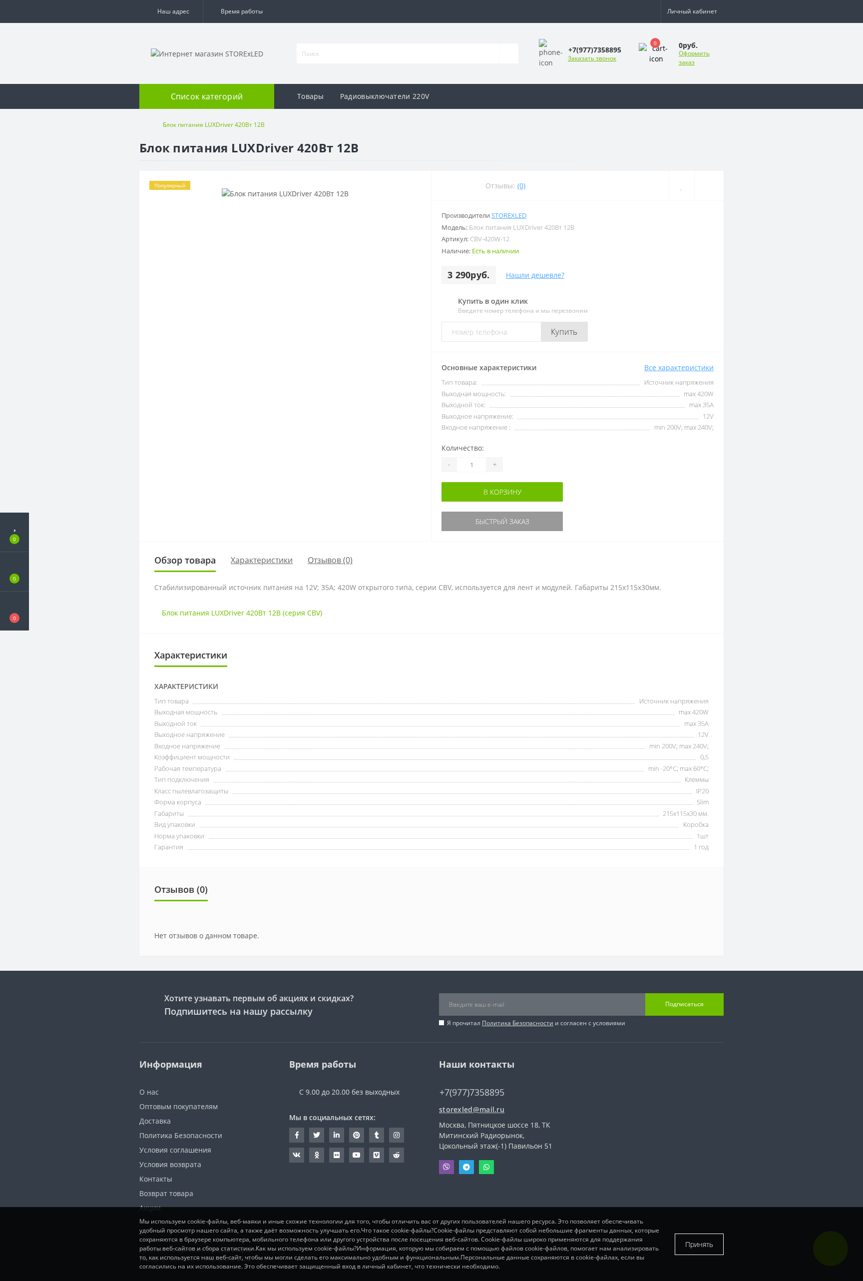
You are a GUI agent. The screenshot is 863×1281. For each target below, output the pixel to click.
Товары (310, 96)
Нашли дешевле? (535, 275)
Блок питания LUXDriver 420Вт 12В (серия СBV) (242, 613)
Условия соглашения (175, 1150)
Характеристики (262, 560)
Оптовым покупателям (178, 1106)
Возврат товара (166, 1193)
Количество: (462, 448)
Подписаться (684, 1004)
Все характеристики (679, 367)
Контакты (155, 1179)
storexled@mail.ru (471, 1109)
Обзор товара (185, 560)
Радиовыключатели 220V (384, 96)
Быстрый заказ (473, 521)
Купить (564, 331)
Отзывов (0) (330, 560)
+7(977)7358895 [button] (471, 1092)
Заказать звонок (592, 58)
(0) (521, 185)
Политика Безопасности (517, 1023)
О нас (149, 1092)
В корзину (473, 492)
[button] (171, 11)
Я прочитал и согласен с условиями (536, 1023)
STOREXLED (508, 215)
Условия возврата (170, 1164)
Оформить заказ (694, 57)
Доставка (155, 1121)
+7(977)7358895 (466, 1077)
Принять (699, 1244)
